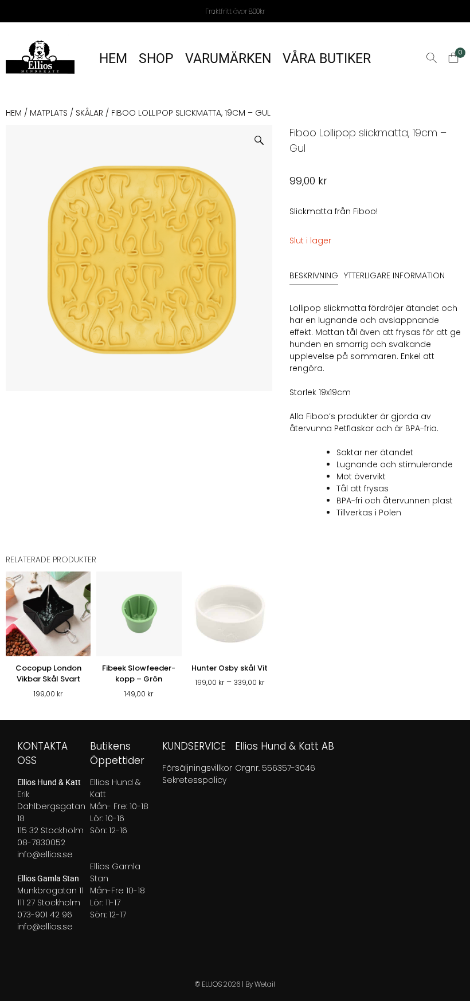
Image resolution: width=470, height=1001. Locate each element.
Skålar (89, 113)
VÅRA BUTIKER (327, 58)
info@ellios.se (45, 854)
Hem (14, 113)
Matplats (49, 113)
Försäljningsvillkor (197, 768)
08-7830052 (41, 842)
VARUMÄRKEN (228, 58)
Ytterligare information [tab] (394, 275)
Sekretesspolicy (194, 780)
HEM (113, 58)
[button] (263, 136)
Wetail (264, 984)
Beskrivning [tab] (313, 275)
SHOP (156, 58)
